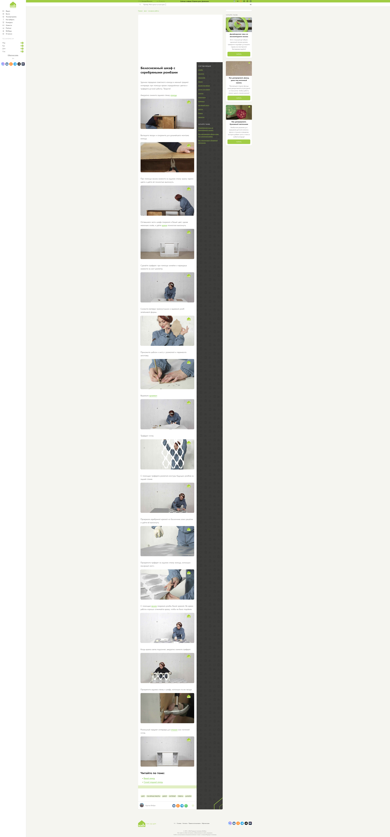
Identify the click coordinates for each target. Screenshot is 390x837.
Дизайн (188, 796)
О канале (9, 34)
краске (164, 225)
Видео (8, 11)
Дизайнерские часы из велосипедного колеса (205, 129)
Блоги (8, 14)
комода (174, 95)
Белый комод (149, 778)
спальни (174, 729)
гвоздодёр (201, 77)
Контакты (185, 823)
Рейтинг (8, 28)
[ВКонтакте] (174, 806)
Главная (140, 11)
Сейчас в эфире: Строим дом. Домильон (194, 1)
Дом (3, 48)
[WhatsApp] (186, 806)
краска (200, 81)
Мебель (180, 796)
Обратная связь (13, 55)
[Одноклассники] (178, 806)
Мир (3, 43)
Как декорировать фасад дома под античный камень (208, 135)
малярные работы (153, 11)
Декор (164, 796)
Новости (9, 25)
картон (200, 109)
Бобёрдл (9, 31)
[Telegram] (182, 806)
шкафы (200, 69)
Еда (3, 46)
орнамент (153, 395)
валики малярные (204, 85)
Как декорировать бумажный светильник (208, 141)
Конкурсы (9, 22)
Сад (3, 51)
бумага (200, 113)
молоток (201, 73)
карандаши (202, 97)
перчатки (201, 117)
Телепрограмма (11, 16)
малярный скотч (203, 105)
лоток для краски (204, 89)
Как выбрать (10, 19)
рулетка (200, 93)
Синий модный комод (153, 781)
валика (154, 605)
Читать (239, 54)
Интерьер (172, 796)
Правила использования (194, 823)
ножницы (201, 101)
